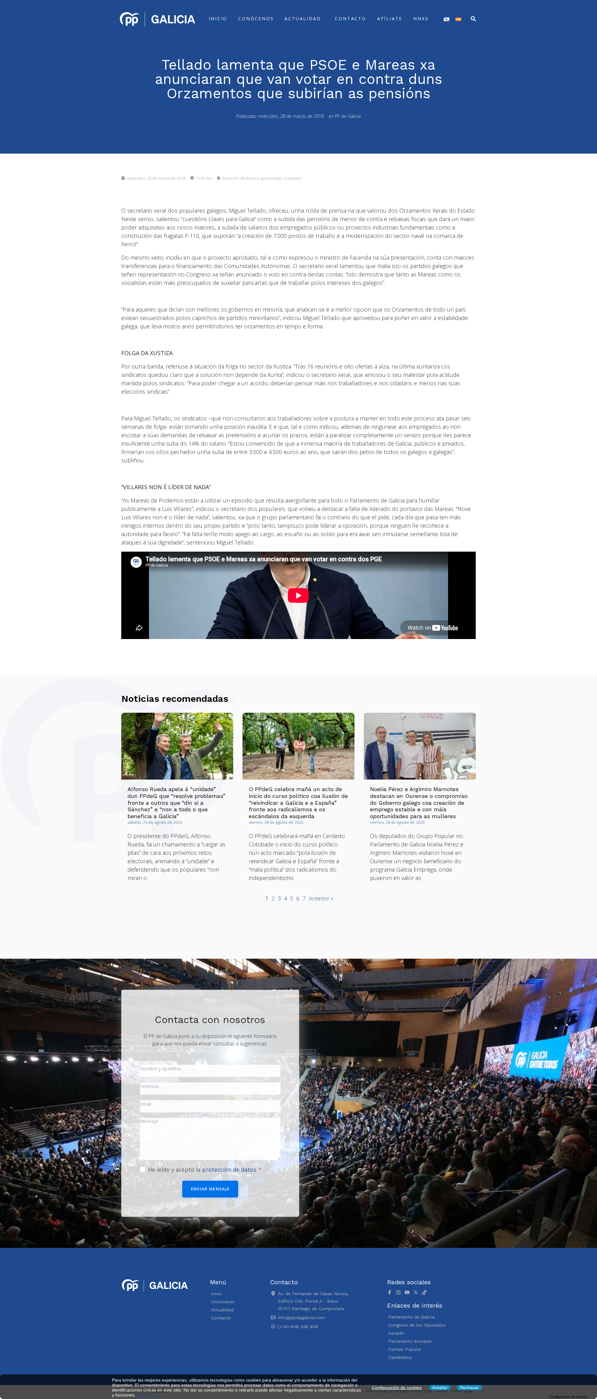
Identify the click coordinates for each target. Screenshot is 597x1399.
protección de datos (229, 1169)
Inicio (218, 18)
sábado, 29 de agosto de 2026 (154, 822)
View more (147, 1394)
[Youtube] (407, 1292)
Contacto (350, 18)
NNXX (420, 18)
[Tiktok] (424, 1292)
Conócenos (256, 18)
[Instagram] (398, 1292)
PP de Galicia (348, 116)
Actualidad (303, 18)
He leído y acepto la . (203, 1169)
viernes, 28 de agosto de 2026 (276, 822)
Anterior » (321, 898)
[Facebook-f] (389, 1292)
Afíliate (389, 18)
